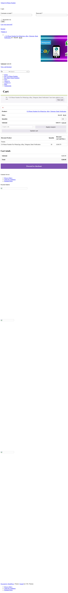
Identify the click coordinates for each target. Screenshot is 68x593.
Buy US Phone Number (11, 76)
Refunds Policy (8, 181)
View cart (3, 67)
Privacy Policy (8, 178)
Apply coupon (51, 127)
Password (42, 13)
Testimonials (7, 86)
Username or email (9, 13)
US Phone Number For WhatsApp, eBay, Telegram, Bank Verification (46, 111)
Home (6, 74)
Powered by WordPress (7, 584)
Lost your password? (6, 24)
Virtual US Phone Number (8, 3)
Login (2, 21)
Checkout (9, 67)
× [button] (4, 36)
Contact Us (7, 82)
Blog (5, 84)
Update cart (34, 131)
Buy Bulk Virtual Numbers (11, 78)
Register (3, 29)
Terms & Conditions (10, 179)
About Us (7, 81)
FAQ (5, 79)
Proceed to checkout (34, 166)
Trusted (21, 584)
